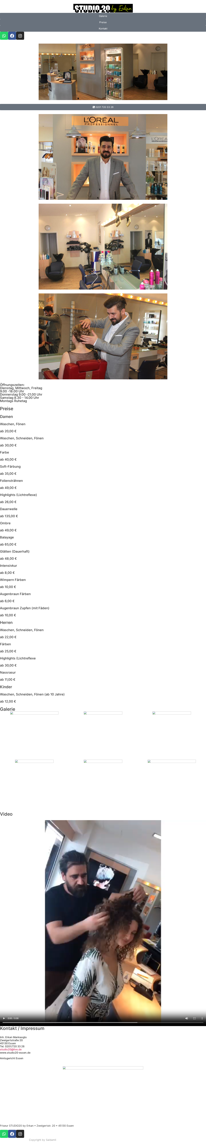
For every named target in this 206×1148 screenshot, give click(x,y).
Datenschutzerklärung (13, 1139)
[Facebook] (12, 36)
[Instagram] (20, 36)
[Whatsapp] (4, 36)
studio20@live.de (11, 1049)
